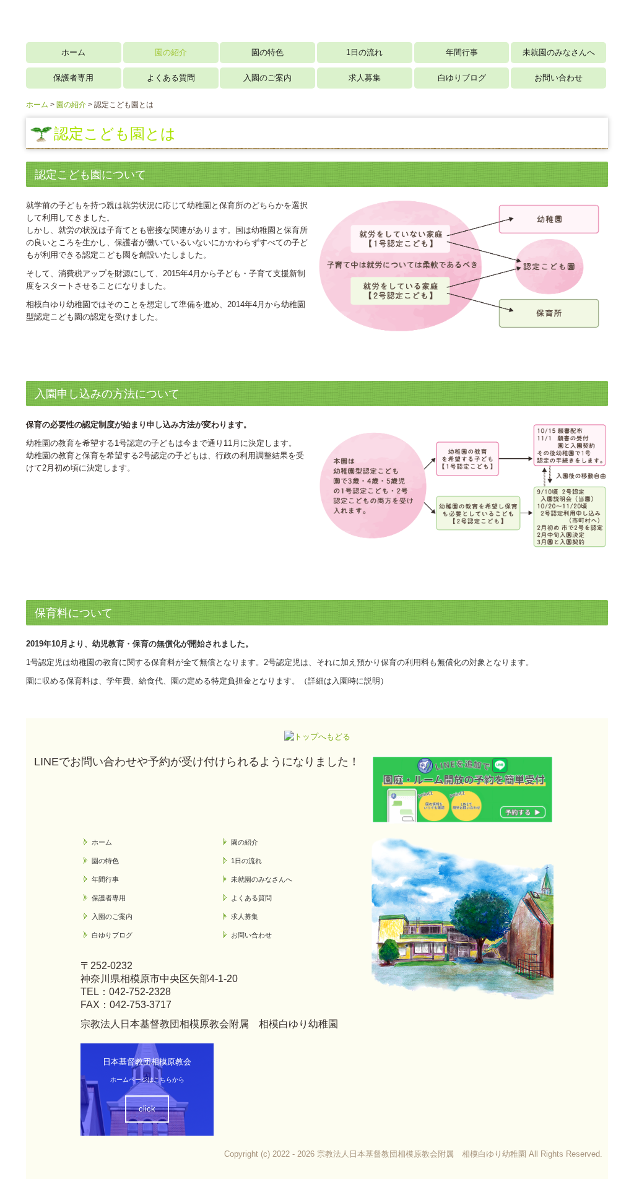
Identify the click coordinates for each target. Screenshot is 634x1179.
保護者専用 (73, 77)
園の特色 (267, 52)
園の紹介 (171, 52)
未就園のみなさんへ (559, 52)
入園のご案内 (267, 77)
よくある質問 (171, 77)
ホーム (73, 52)
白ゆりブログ (462, 77)
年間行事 (462, 52)
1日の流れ (364, 52)
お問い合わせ (558, 77)
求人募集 (365, 77)
